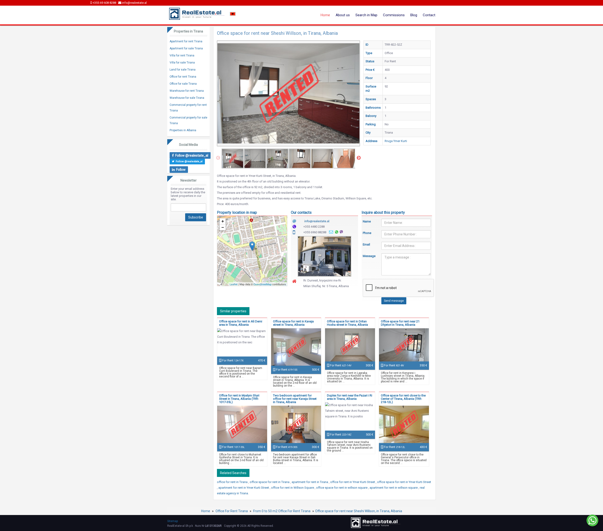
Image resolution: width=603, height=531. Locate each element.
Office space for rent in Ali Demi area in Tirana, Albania (240, 323)
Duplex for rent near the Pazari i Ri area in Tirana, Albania (349, 397)
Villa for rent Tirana (182, 55)
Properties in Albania (183, 130)
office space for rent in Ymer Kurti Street (404, 482)
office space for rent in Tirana (270, 482)
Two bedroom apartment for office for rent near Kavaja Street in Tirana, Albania (295, 399)
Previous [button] (218, 158)
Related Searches (233, 473)
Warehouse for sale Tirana (187, 97)
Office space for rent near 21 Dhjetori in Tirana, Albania (400, 323)
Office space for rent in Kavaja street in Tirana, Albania (293, 323)
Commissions (394, 15)
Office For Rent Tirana (232, 511)
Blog (413, 15)
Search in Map (366, 15)
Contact (429, 15)
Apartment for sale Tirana (186, 48)
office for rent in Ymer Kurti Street (353, 482)
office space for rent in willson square (342, 487)
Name (367, 221)
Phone (367, 233)
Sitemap (172, 521)
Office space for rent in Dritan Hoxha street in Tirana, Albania (347, 323)
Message (369, 256)
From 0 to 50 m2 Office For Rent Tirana (281, 511)
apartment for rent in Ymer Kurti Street (244, 487)
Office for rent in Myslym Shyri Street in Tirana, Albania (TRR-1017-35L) (239, 399)
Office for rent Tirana (183, 76)
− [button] (222, 227)
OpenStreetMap (262, 284)
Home (325, 15)
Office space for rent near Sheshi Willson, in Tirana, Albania (358, 511)
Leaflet (233, 284)
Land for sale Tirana (183, 69)
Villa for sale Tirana (182, 62)
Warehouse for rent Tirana (187, 90)
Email (366, 244)
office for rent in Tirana (232, 482)
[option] (233, 158)
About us (343, 15)
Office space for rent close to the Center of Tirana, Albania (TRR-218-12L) (403, 399)
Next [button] (358, 158)
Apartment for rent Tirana (186, 41)
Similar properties (233, 311)
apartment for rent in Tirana (310, 482)
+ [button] (222, 221)
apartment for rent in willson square (394, 487)
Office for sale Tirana (183, 83)
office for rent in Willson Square (293, 487)
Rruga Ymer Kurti (396, 141)
